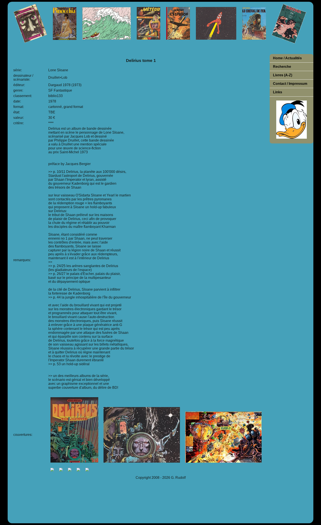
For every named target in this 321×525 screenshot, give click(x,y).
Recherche (282, 66)
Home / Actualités (287, 58)
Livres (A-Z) (282, 75)
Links (277, 92)
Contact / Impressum (290, 83)
